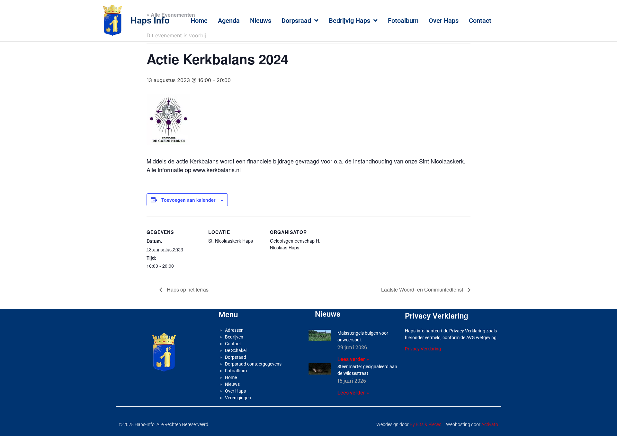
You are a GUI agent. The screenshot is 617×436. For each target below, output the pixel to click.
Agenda (229, 20)
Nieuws (260, 20)
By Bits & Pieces (425, 424)
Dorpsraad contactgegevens (253, 363)
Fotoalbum (403, 20)
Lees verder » (353, 359)
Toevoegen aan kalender (188, 200)
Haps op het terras (187, 289)
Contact (480, 20)
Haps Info (150, 20)
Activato (489, 424)
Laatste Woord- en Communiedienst (422, 289)
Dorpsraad (296, 20)
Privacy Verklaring (423, 348)
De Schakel (235, 350)
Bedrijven (234, 336)
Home (199, 20)
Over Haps (444, 20)
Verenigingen (238, 397)
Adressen (234, 330)
